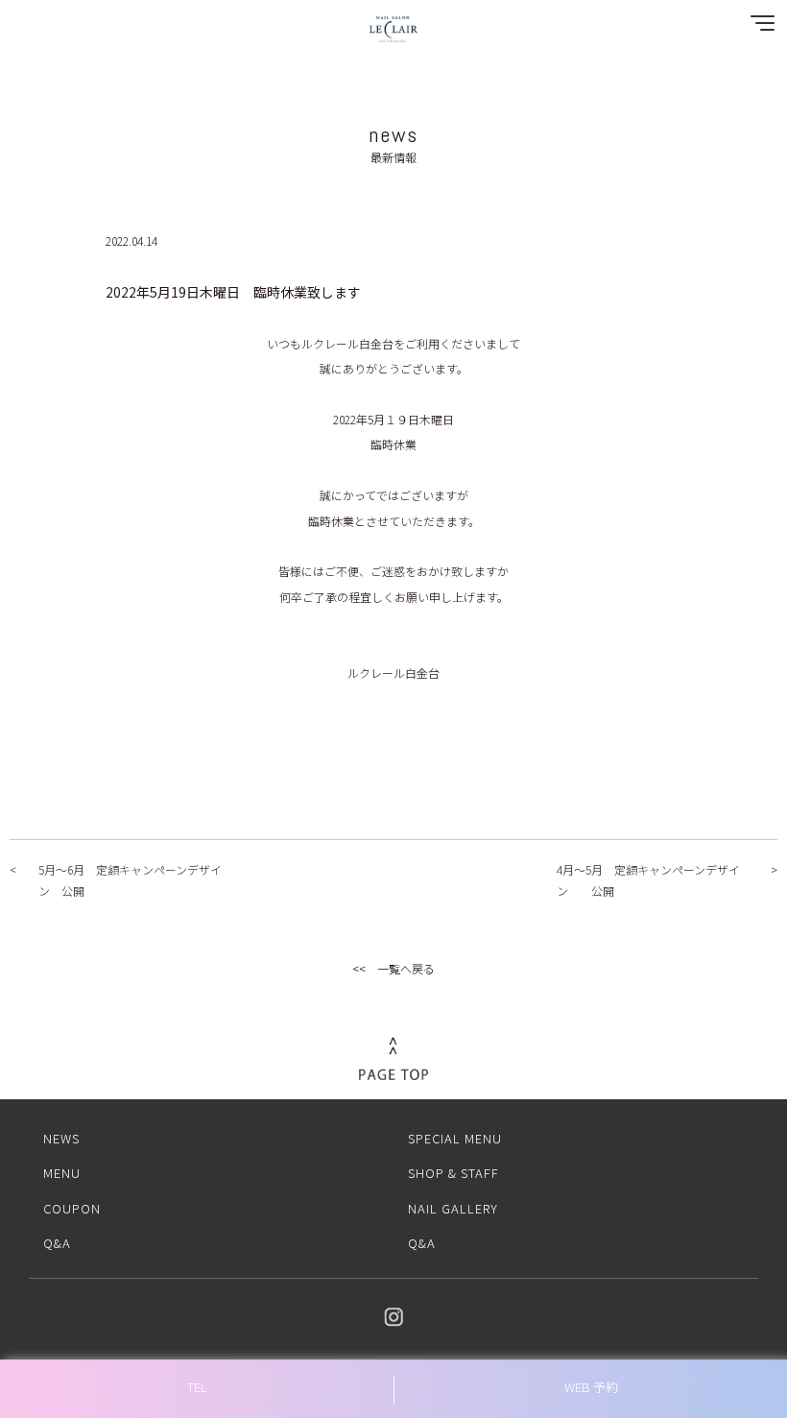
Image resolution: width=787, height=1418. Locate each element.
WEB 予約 (591, 1387)
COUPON (72, 1208)
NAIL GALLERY (453, 1208)
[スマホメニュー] (758, 27)
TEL (197, 1387)
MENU (62, 1173)
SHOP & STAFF (453, 1173)
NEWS (61, 1138)
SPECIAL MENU (455, 1138)
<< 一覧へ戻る (393, 968)
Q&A (57, 1243)
